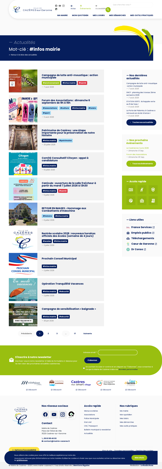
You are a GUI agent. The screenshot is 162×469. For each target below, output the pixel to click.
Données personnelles (124, 450)
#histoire (47, 216)
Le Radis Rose (147, 465)
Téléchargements (142, 238)
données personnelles (128, 369)
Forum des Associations (136, 155)
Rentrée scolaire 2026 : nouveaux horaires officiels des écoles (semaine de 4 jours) (68, 235)
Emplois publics (141, 232)
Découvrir (32, 389)
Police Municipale (91, 418)
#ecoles (47, 241)
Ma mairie (124, 411)
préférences (22, 460)
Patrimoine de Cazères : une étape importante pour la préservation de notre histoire (68, 133)
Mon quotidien (126, 414)
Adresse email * (90, 352)
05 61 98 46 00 (50, 438)
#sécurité (64, 291)
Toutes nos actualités (142, 122)
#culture (64, 108)
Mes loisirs (124, 418)
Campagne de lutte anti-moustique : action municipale (70, 76)
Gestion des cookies (144, 450)
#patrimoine (65, 140)
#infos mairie (68, 83)
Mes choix (139, 457)
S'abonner (92, 360)
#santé (82, 83)
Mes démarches (127, 422)
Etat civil (87, 422)
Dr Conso (137, 249)
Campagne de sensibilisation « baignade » (69, 309)
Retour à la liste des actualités (24, 55)
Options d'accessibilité (25, 450)
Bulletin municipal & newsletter (97, 429)
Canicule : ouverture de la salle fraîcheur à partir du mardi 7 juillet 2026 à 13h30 (69, 184)
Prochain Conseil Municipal (59, 258)
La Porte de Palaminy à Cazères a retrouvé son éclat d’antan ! (140, 113)
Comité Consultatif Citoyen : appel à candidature (65, 159)
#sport (46, 113)
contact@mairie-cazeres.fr (56, 441)
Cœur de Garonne (143, 244)
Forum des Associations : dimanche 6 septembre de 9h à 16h (66, 102)
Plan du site (107, 450)
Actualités (88, 433)
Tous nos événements (142, 163)
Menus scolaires (91, 411)
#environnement (51, 83)
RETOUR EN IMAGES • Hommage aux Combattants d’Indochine (64, 209)
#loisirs (92, 108)
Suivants (87, 333)
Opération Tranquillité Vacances (63, 283)
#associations (50, 108)
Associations (89, 414)
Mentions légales (81, 465)
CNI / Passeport (91, 426)
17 (75, 333)
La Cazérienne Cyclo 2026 (137, 149)
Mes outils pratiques (128, 426)
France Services (141, 227)
